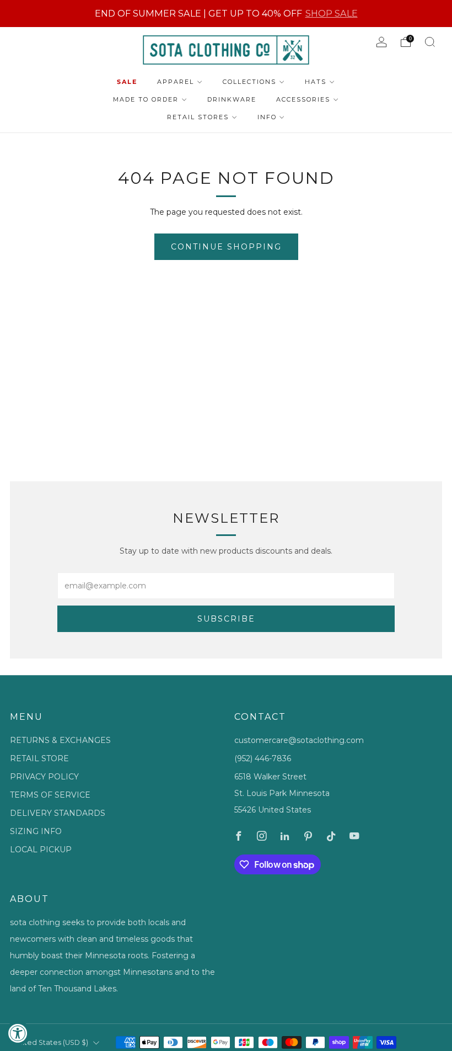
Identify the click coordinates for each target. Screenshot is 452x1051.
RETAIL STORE (39, 758)
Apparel (175, 82)
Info (267, 117)
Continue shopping (226, 247)
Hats (315, 82)
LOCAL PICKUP (41, 849)
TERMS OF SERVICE (50, 795)
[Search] (429, 41)
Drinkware (231, 99)
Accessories (303, 99)
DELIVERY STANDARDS (57, 813)
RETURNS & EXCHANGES (60, 740)
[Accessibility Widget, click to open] (18, 1033)
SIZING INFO (36, 831)
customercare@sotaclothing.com (299, 740)
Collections (249, 82)
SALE (127, 82)
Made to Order (146, 99)
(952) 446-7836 (262, 758)
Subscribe (226, 619)
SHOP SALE (331, 13)
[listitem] (226, 13)
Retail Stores (198, 117)
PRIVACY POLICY (44, 777)
